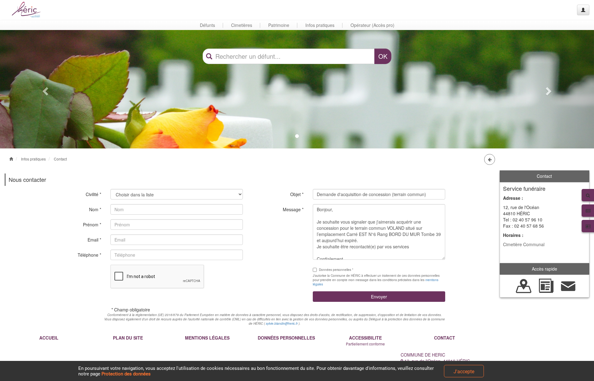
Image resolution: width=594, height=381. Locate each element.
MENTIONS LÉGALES (207, 338)
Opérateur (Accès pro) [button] (372, 25)
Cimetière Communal (523, 244)
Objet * (296, 194)
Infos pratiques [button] (319, 25)
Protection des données (126, 374)
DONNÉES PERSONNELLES (286, 338)
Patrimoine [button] (278, 25)
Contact (60, 158)
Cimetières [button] (241, 25)
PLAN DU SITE (128, 338)
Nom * (95, 209)
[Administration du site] (583, 10)
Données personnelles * (336, 270)
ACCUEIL (48, 338)
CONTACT (444, 338)
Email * (94, 240)
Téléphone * (89, 255)
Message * (293, 209)
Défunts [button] (207, 25)
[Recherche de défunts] (524, 285)
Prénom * (92, 224)
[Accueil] (29, 10)
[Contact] (568, 285)
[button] (44, 89)
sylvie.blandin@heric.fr (282, 323)
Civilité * (93, 194)
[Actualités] (546, 285)
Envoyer (379, 296)
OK (382, 56)
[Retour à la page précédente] (489, 159)
